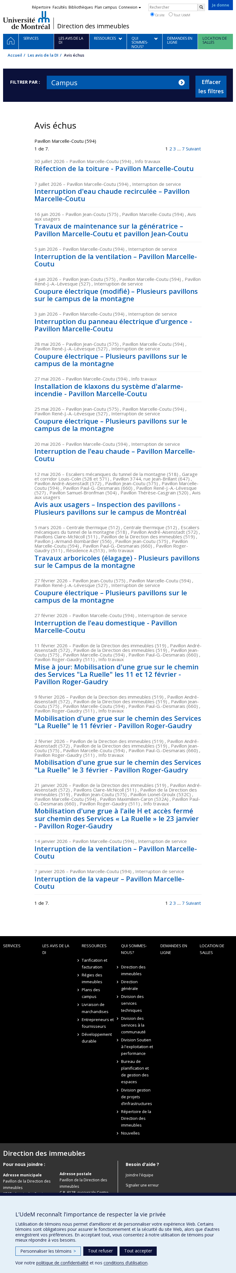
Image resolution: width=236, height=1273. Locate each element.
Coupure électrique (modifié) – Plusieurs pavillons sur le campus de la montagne (116, 294)
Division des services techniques (132, 1003)
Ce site (159, 15)
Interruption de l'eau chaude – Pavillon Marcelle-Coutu (114, 454)
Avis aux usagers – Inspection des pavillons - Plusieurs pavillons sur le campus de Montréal (110, 508)
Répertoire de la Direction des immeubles (136, 1118)
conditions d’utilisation (126, 1263)
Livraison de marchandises (95, 1008)
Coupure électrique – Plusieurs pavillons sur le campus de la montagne (110, 359)
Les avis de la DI (43, 55)
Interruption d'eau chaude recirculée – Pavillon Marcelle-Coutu (112, 194)
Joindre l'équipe (139, 1175)
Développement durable (97, 1038)
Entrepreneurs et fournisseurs (98, 1023)
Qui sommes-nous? (134, 949)
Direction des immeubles (93, 26)
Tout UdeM (181, 15)
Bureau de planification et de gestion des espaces (135, 1071)
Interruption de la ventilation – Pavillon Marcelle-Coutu (115, 260)
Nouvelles (130, 1133)
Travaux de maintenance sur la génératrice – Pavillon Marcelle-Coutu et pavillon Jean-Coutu (111, 229)
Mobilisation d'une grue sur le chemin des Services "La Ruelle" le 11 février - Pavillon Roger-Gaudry (117, 721)
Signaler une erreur (142, 1185)
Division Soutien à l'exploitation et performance (137, 1046)
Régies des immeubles (92, 978)
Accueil (15, 55)
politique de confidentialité (62, 1263)
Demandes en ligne (173, 949)
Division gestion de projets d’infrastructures (136, 1096)
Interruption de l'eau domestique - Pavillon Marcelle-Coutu (105, 626)
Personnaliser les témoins (48, 1251)
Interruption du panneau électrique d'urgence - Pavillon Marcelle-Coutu (113, 325)
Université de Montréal (26, 20)
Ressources (94, 945)
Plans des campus (91, 993)
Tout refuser (100, 1251)
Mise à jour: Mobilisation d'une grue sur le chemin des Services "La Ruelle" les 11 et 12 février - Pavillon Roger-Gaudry (116, 674)
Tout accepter (138, 1251)
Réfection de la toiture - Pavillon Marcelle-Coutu (114, 168)
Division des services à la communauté (133, 1025)
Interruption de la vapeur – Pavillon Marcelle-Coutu (109, 882)
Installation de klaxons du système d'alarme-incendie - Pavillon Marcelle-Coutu (108, 389)
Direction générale (129, 985)
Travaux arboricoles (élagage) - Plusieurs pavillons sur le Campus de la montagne (117, 561)
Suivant (193, 149)
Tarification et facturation (94, 963)
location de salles (212, 949)
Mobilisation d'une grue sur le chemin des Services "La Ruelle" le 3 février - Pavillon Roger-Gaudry (117, 765)
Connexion (128, 7)
